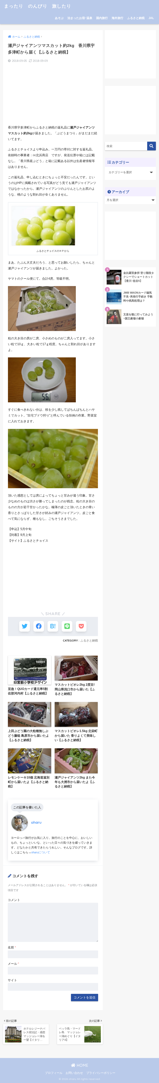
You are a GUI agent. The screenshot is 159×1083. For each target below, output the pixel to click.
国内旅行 (102, 18)
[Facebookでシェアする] (38, 626)
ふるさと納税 (136, 18)
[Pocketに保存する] (81, 626)
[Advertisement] (53, 94)
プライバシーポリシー (100, 1072)
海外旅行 (117, 18)
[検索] (151, 146)
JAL (151, 18)
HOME (81, 1065)
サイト (12, 980)
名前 (12, 947)
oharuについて (40, 852)
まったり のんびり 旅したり (37, 6)
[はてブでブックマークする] (53, 626)
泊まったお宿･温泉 (79, 18)
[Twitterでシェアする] (24, 626)
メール (13, 963)
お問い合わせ (74, 1072)
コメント (14, 900)
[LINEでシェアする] (67, 626)
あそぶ (59, 18)
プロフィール (53, 1072)
